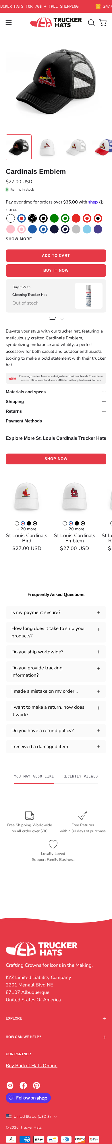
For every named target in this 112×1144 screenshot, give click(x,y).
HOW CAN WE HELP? (23, 1037)
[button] (91, 23)
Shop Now (56, 459)
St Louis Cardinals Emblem (74, 538)
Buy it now (56, 270)
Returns (14, 411)
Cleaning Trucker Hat (29, 295)
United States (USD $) (32, 1116)
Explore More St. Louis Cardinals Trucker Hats (56, 438)
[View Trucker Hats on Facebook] (23, 1085)
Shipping (15, 401)
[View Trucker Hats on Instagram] (10, 1085)
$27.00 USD (26, 548)
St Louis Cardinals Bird (26, 538)
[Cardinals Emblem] (19, 147)
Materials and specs (26, 391)
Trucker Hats (30, 1127)
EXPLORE (14, 1018)
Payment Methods (24, 420)
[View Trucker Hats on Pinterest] (36, 1085)
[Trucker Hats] (56, 22)
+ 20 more (26, 529)
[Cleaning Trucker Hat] (89, 296)
